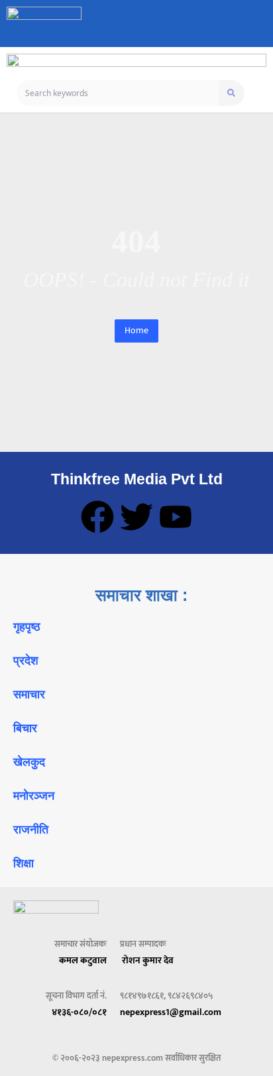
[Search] (232, 93)
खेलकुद (29, 762)
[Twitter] (136, 516)
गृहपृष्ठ (26, 626)
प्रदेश (25, 660)
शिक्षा (23, 863)
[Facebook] (97, 516)
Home (136, 330)
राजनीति (30, 829)
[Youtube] (175, 516)
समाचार (29, 694)
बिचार (25, 728)
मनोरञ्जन (33, 795)
